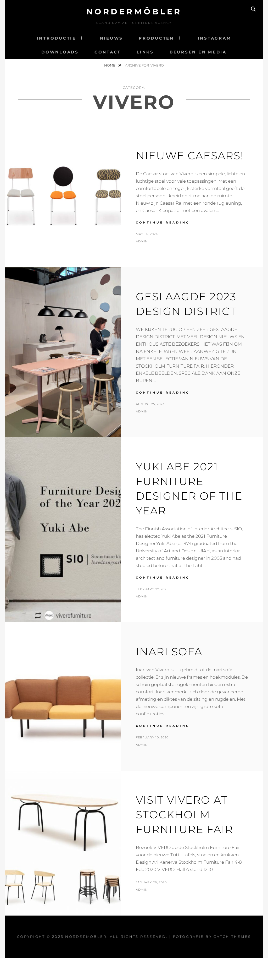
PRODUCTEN (156, 38)
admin (142, 241)
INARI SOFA (169, 651)
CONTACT (107, 52)
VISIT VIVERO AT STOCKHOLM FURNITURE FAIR (184, 814)
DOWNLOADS (60, 52)
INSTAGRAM (214, 38)
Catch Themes (232, 936)
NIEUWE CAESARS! (190, 155)
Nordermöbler (134, 12)
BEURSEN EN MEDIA (198, 52)
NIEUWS (111, 38)
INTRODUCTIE (56, 38)
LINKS (145, 52)
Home (110, 65)
